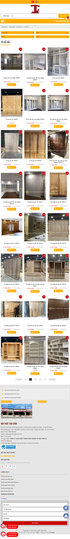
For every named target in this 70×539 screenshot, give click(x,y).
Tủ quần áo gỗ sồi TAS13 (11, 243)
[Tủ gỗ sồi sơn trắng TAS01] (11, 61)
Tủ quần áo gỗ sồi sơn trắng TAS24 (58, 367)
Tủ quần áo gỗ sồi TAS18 (58, 284)
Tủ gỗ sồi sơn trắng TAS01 (11, 78)
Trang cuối (52, 379)
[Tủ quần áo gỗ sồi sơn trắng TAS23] (35, 350)
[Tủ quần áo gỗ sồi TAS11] (35, 185)
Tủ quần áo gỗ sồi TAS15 (58, 243)
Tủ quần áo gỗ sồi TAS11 (35, 202)
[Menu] (37, 21)
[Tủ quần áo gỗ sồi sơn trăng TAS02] (35, 61)
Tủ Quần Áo (19, 27)
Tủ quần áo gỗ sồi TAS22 (11, 366)
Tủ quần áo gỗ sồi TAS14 (35, 243)
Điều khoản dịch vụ (6, 491)
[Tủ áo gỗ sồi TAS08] (35, 144)
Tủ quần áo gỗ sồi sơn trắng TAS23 (35, 367)
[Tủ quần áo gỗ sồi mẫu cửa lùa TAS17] (35, 268)
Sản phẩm (12, 27)
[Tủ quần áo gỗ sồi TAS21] (58, 309)
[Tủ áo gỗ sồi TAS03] (58, 61)
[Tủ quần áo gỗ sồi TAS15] (58, 227)
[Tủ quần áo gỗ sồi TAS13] (11, 227)
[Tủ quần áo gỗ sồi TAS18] (58, 268)
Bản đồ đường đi (42, 401)
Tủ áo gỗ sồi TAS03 (58, 78)
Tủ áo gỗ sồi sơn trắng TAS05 (35, 119)
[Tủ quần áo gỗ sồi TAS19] (11, 309)
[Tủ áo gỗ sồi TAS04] (11, 103)
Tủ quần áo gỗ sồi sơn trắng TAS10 (11, 203)
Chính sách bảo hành (7, 479)
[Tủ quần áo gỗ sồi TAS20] (35, 309)
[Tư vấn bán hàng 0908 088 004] (3, 526)
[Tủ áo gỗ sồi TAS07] (11, 144)
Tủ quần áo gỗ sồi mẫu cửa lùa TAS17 (35, 285)
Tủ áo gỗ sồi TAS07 (12, 160)
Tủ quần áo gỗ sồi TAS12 (58, 202)
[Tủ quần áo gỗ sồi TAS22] (11, 350)
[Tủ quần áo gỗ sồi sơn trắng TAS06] (58, 103)
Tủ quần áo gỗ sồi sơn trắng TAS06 (58, 120)
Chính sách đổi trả (6, 476)
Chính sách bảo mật (7, 488)
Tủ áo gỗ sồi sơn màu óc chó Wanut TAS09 (58, 161)
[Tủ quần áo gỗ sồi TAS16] (11, 268)
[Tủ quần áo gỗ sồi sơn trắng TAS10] (11, 185)
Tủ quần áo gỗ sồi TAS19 (11, 325)
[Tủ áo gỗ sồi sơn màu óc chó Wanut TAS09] (58, 144)
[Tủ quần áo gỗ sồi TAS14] (35, 227)
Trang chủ (4, 27)
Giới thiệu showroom (6, 401)
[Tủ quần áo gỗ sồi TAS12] (58, 185)
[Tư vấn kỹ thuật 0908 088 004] (3, 534)
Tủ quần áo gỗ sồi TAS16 (11, 284)
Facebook (4, 498)
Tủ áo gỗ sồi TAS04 (12, 119)
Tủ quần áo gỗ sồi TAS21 (58, 325)
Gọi (62, 21)
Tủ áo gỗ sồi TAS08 (35, 160)
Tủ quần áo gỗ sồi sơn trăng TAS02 (35, 79)
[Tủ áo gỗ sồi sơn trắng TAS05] (35, 103)
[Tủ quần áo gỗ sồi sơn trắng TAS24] (58, 350)
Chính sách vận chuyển (8, 485)
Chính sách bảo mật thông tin (10, 482)
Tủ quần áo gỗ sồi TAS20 (35, 325)
